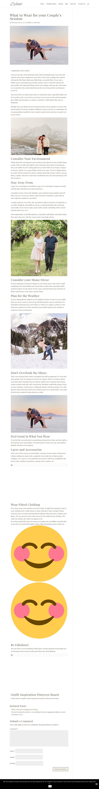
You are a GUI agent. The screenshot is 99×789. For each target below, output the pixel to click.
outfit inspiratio (32, 698)
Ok (50, 786)
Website (12, 763)
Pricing (60, 4)
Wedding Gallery (51, 4)
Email (12, 757)
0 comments (36, 22)
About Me (73, 4)
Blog (66, 4)
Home (42, 4)
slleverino (14, 22)
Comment (14, 729)
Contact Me (81, 4)
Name (12, 751)
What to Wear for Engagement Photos (24, 709)
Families (28, 22)
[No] (97, 784)
